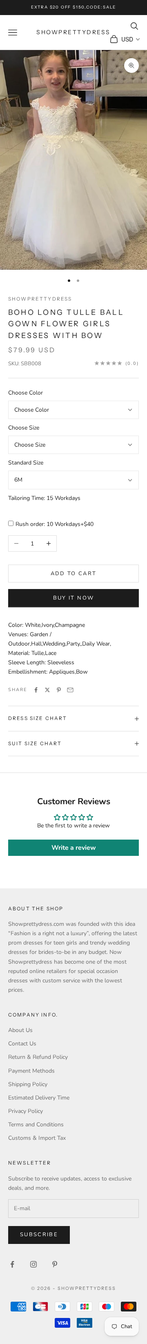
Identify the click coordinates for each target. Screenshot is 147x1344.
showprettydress (40, 299)
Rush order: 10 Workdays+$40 (55, 524)
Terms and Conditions (36, 1124)
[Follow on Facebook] (12, 1264)
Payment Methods (31, 1071)
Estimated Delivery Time (38, 1098)
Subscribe (39, 1234)
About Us (20, 1030)
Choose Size (23, 428)
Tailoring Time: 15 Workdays (44, 498)
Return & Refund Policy (38, 1057)
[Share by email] (70, 690)
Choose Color (25, 393)
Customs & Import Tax (37, 1138)
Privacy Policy (25, 1111)
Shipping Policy (27, 1084)
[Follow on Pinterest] (55, 1264)
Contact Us (22, 1043)
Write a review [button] (73, 847)
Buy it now (73, 598)
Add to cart (74, 573)
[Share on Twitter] (47, 690)
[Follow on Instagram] (33, 1264)
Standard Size (25, 463)
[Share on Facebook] (36, 690)
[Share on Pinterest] (59, 690)
